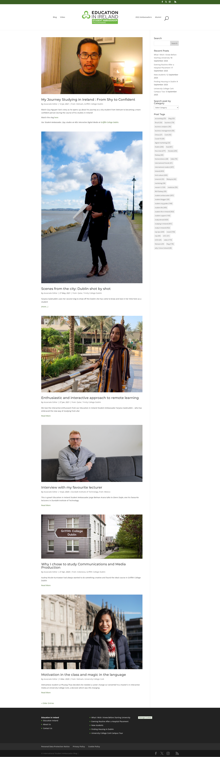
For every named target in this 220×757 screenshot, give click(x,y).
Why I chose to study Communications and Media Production (83, 566)
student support (162, 215)
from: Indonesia (79, 572)
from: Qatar (77, 293)
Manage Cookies (145, 718)
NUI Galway (160, 191)
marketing (160, 183)
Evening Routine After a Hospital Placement (109, 721)
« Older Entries (47, 703)
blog (171, 118)
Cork (168, 135)
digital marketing (162, 143)
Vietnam (159, 244)
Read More (46, 416)
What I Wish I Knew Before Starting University (110, 717)
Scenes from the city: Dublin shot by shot (76, 289)
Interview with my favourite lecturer (71, 487)
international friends (164, 163)
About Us (47, 724)
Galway (159, 155)
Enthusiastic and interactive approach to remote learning (90, 398)
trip (158, 236)
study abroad (161, 220)
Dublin (159, 147)
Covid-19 (159, 139)
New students (160, 74)
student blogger (162, 199)
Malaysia (171, 179)
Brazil (158, 122)
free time (160, 151)
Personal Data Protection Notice (55, 746)
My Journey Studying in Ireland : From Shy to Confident (88, 100)
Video (62, 17)
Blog (55, 17)
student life (161, 207)
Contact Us (47, 728)
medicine (172, 187)
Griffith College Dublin (93, 104)
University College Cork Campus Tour (107, 733)
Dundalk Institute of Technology (84, 492)
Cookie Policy (94, 746)
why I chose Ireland (163, 248)
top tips (159, 232)
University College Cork (94, 679)
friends (172, 151)
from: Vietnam (77, 104)
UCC (166, 236)
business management (164, 131)
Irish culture (161, 175)
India (174, 159)
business (169, 122)
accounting (160, 118)
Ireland (159, 171)
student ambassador (164, 195)
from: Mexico (104, 492)
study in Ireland (162, 228)
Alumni (158, 17)
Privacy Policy (79, 746)
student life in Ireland (164, 212)
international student (164, 167)
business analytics (163, 127)
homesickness (161, 159)
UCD (158, 240)
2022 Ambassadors (143, 17)
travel (171, 232)
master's (160, 187)
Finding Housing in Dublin (165, 81)
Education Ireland (50, 720)
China (158, 135)
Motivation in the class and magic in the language (83, 675)
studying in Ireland (163, 224)
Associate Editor (50, 104)
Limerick (159, 179)
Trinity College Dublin (92, 293)
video (168, 240)
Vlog (170, 244)
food (169, 147)
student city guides (163, 203)
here (56, 117)
